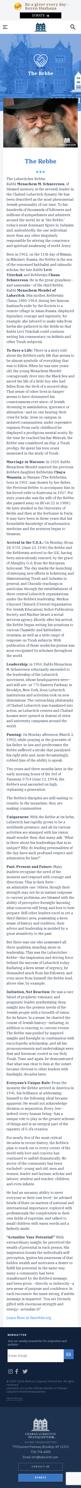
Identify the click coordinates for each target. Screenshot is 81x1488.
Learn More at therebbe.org (28, 1318)
